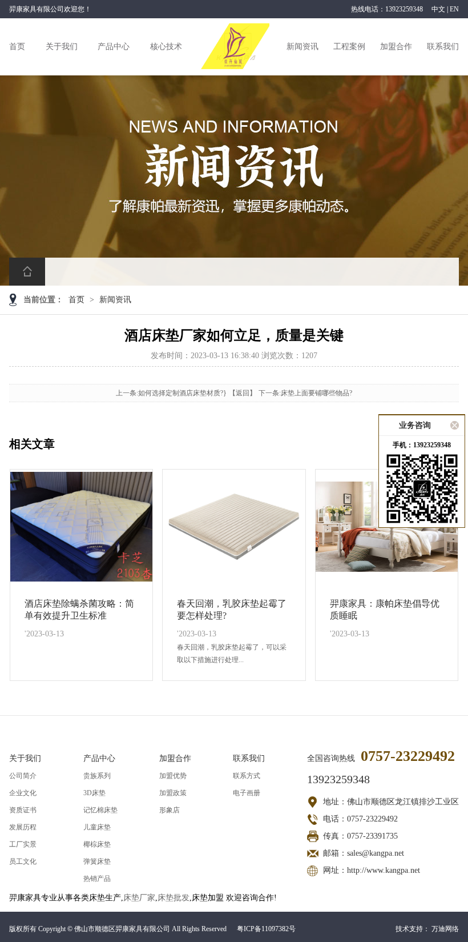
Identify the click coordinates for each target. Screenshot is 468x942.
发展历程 (23, 827)
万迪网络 (445, 929)
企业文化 (23, 793)
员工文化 (23, 861)
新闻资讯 (302, 46)
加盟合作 (396, 46)
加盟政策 (173, 793)
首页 (17, 46)
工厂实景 (23, 844)
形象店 (169, 810)
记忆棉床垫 (100, 810)
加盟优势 (173, 776)
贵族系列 (97, 776)
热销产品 (97, 879)
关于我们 (62, 46)
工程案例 (349, 46)
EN (454, 9)
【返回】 (242, 393)
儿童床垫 (97, 827)
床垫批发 (173, 897)
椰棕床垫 (97, 844)
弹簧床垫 (97, 861)
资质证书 (23, 810)
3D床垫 (94, 793)
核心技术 (166, 46)
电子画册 (246, 793)
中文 (438, 9)
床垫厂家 (139, 897)
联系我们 (443, 46)
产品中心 (114, 46)
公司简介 (23, 776)
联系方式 (246, 776)
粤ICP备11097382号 (266, 929)
